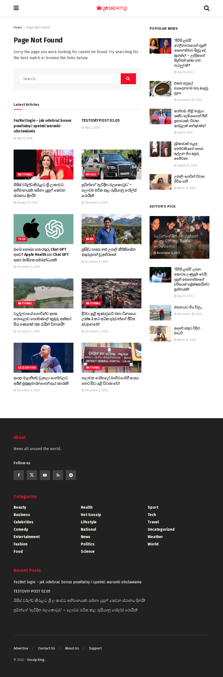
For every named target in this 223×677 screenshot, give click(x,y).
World (91, 174)
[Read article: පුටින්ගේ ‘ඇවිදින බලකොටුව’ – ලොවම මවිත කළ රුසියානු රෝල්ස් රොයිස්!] (111, 165)
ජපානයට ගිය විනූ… (188, 307)
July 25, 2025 (184, 72)
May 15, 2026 (24, 138)
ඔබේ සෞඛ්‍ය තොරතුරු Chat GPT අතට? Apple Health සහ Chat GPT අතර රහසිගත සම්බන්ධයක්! (41, 254)
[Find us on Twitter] (32, 475)
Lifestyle (89, 522)
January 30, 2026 (27, 202)
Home (18, 27)
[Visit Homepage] (111, 8)
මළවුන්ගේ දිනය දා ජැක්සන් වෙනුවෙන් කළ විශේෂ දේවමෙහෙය (176, 241)
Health (86, 507)
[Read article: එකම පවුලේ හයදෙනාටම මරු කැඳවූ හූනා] (160, 88)
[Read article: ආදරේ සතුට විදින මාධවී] (160, 333)
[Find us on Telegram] (71, 475)
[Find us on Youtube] (45, 475)
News (90, 239)
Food (18, 551)
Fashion (20, 544)
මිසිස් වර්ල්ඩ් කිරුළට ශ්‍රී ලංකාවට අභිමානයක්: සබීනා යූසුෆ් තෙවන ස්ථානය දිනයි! (40, 190)
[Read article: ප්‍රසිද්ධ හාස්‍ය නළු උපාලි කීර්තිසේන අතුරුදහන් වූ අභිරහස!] (111, 229)
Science (88, 551)
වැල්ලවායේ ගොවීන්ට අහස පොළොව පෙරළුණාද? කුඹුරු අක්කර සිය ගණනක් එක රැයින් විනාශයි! (42, 319)
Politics (88, 544)
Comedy (21, 529)
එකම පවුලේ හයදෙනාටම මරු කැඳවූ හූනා (191, 88)
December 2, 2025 (96, 331)
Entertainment (27, 537)
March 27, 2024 (186, 188)
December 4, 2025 (96, 202)
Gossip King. (36, 660)
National (25, 174)
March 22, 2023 (186, 340)
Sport (153, 507)
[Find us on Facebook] (19, 475)
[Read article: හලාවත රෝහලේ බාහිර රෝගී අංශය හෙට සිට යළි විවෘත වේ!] (111, 358)
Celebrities (27, 367)
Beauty (20, 507)
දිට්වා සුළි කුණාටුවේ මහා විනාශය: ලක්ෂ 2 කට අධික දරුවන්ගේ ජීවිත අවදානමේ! (109, 319)
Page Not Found (38, 27)
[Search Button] (206, 8)
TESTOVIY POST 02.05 (101, 120)
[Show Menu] (16, 8)
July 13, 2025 (184, 132)
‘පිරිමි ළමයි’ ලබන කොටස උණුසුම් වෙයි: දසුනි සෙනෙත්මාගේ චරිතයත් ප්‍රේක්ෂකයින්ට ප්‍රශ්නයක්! (191, 279)
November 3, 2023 (168, 253)
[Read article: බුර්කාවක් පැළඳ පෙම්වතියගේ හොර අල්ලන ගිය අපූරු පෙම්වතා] (160, 149)
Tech (22, 239)
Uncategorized (161, 529)
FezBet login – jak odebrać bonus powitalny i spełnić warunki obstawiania (43, 125)
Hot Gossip (91, 514)
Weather (155, 537)
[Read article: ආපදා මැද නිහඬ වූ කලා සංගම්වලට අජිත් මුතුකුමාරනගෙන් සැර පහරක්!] (43, 358)
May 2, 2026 (91, 127)
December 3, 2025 (28, 267)
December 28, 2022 (189, 100)
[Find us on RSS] (58, 475)
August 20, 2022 (186, 165)
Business (22, 514)
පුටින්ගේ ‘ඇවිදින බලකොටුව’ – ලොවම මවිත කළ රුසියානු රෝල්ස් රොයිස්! (109, 190)
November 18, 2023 (189, 314)
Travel (153, 522)
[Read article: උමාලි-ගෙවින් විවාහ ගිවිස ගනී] (160, 182)
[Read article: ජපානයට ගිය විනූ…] (160, 312)
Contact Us (46, 648)
